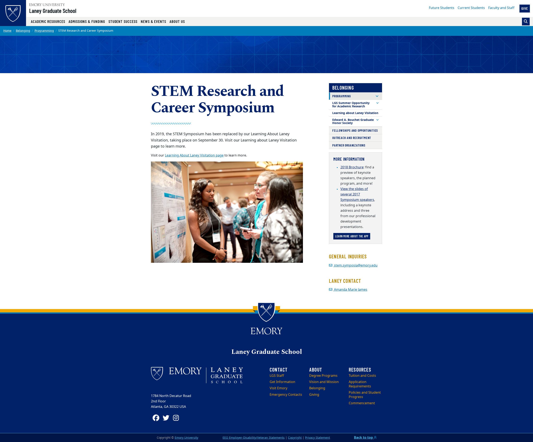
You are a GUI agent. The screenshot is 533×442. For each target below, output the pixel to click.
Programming (44, 31)
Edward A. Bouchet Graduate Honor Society (353, 121)
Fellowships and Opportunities (355, 130)
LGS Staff (277, 375)
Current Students (471, 7)
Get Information (282, 381)
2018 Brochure (352, 167)
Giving (314, 394)
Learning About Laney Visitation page (194, 155)
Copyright (295, 438)
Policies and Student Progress (365, 394)
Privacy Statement (317, 438)
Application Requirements (360, 384)
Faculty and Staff (501, 7)
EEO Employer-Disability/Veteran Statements (254, 438)
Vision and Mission (324, 381)
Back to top (364, 437)
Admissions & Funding (86, 21)
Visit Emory (278, 388)
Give (524, 8)
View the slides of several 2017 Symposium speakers (357, 194)
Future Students (441, 7)
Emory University (186, 438)
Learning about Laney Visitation (355, 113)
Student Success (122, 21)
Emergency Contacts (286, 394)
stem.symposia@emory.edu (355, 265)
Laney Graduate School (52, 11)
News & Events (153, 21)
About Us (177, 21)
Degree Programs (323, 375)
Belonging (23, 31)
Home (7, 31)
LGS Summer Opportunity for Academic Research (351, 105)
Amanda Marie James (350, 289)
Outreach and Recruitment (351, 138)
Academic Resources (48, 21)
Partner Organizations (348, 145)
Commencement (362, 403)
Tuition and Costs (362, 375)
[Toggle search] (526, 21)
